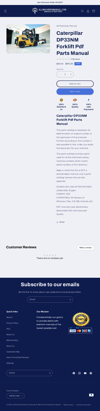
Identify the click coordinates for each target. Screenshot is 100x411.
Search (9, 317)
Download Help (13, 352)
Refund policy (69, 405)
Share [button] (62, 222)
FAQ (8, 329)
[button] (5, 11)
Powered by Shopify (53, 404)
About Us (10, 335)
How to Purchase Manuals (17, 357)
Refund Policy (12, 340)
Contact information (83, 405)
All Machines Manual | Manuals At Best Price (29, 404)
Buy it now (75, 91)
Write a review (85, 248)
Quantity (60, 69)
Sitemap (10, 363)
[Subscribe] (70, 300)
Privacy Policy (12, 323)
